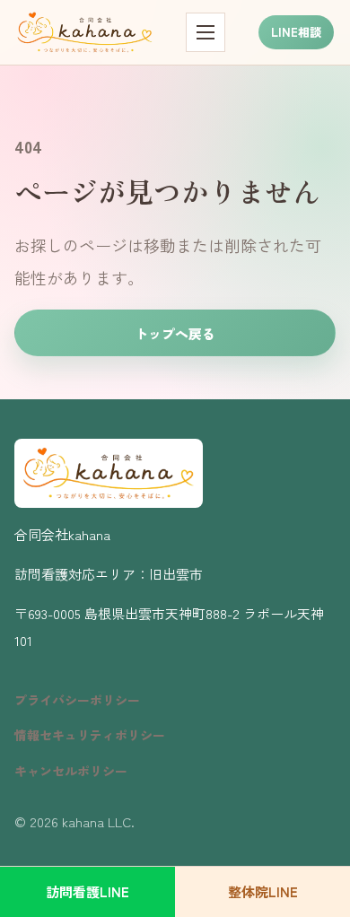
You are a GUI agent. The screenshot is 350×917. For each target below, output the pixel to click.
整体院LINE (263, 891)
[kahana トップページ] (84, 32)
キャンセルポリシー (70, 771)
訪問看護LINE (87, 891)
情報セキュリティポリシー (89, 735)
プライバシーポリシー (77, 700)
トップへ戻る (175, 333)
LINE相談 (296, 31)
